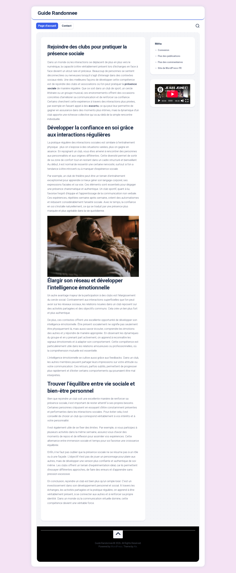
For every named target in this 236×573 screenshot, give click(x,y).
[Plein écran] (186, 100)
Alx (135, 546)
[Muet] (182, 100)
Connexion (163, 50)
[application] (172, 94)
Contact (66, 25)
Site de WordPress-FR (170, 68)
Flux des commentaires (170, 62)
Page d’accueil (47, 25)
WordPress (116, 546)
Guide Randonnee (57, 13)
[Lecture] (159, 100)
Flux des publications (169, 56)
